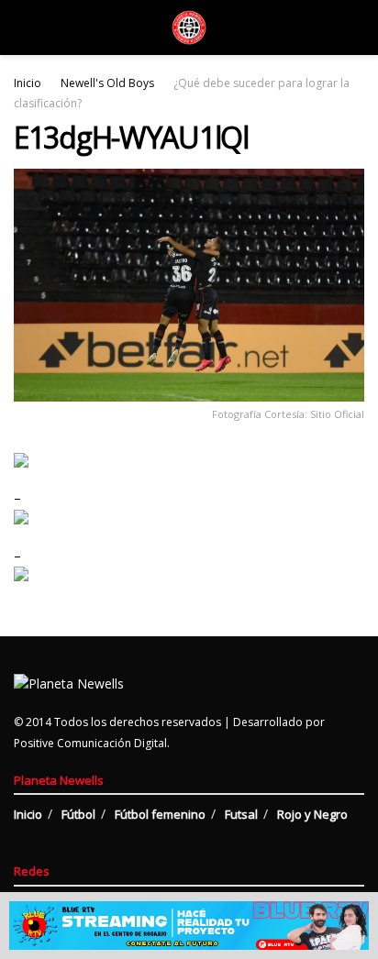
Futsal (241, 814)
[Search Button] (356, 27)
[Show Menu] (21, 27)
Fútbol (78, 814)
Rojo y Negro (312, 814)
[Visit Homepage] (189, 27)
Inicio (27, 83)
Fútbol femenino (160, 814)
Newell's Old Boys (107, 83)
